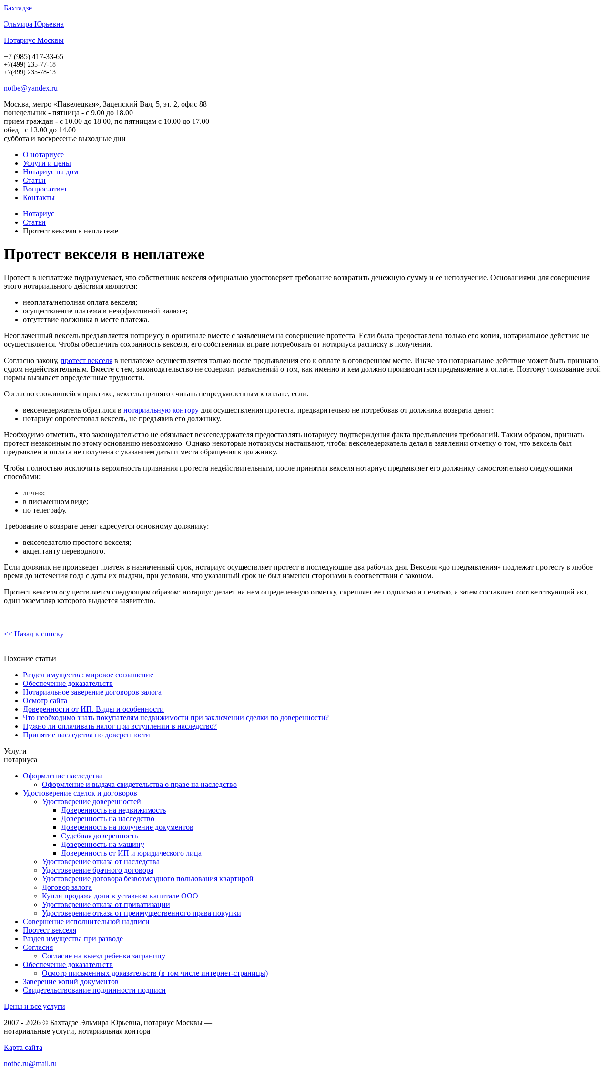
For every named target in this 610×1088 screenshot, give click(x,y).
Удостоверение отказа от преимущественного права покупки (141, 913)
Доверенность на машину (102, 844)
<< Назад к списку (34, 634)
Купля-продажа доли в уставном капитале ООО (120, 896)
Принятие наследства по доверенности (86, 735)
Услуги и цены (47, 163)
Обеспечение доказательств (68, 683)
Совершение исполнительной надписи (86, 921)
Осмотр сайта (45, 700)
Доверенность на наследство (107, 819)
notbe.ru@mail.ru (30, 1063)
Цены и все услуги (34, 1006)
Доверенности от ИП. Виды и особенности (93, 709)
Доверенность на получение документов (127, 827)
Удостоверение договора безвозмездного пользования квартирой (148, 879)
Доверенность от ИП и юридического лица (131, 853)
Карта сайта (23, 1047)
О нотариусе (43, 155)
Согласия (38, 947)
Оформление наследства (62, 776)
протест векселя (86, 360)
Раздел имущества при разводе (73, 939)
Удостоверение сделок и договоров (80, 793)
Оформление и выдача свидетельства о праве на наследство (139, 784)
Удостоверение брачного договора (97, 870)
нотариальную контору (161, 410)
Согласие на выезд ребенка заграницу (103, 956)
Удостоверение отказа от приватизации (106, 904)
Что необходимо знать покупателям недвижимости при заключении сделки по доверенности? (176, 718)
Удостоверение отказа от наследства (101, 861)
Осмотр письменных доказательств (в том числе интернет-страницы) (155, 973)
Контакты (39, 197)
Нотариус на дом (50, 172)
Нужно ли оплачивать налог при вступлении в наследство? (120, 726)
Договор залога (67, 887)
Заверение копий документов (71, 981)
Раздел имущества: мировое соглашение (88, 675)
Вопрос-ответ (45, 189)
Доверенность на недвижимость (113, 810)
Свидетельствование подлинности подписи (94, 990)
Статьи (34, 180)
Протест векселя (49, 930)
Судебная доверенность (99, 836)
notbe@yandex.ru (31, 88)
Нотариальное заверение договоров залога (92, 692)
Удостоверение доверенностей (91, 801)
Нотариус (38, 214)
